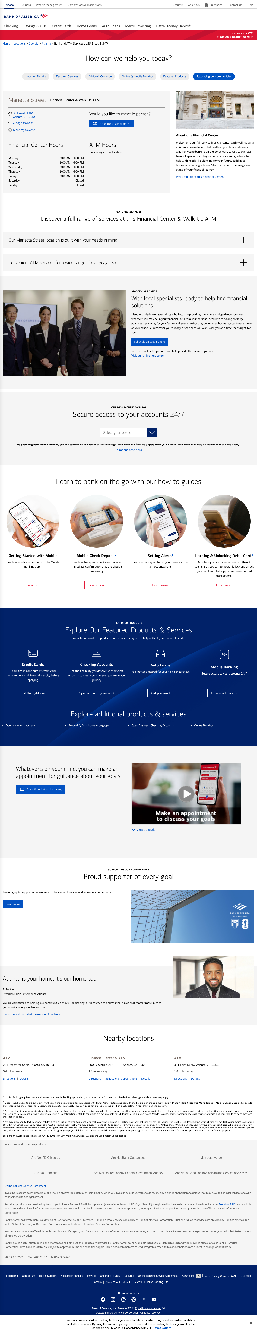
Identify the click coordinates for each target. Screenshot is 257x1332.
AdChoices (188, 1275)
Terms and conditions (128, 450)
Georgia (34, 43)
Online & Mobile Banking (137, 76)
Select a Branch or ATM (236, 36)
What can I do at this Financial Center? (200, 177)
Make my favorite (24, 130)
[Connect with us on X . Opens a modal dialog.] (144, 1299)
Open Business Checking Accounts (152, 725)
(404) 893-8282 (23, 123)
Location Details (35, 76)
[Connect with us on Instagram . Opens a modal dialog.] (113, 1299)
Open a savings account (20, 725)
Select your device (117, 432)
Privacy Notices (161, 1328)
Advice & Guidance (100, 76)
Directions (9, 1078)
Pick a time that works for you (44, 789)
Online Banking (203, 725)
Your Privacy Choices (217, 1276)
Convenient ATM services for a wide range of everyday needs (128, 262)
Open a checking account (96, 693)
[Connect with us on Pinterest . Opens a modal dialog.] (133, 1299)
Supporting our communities (214, 76)
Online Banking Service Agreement (25, 1185)
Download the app (224, 693)
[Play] (186, 794)
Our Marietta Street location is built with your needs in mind (128, 240)
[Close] (251, 1323)
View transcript (146, 829)
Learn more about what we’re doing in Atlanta (31, 1014)
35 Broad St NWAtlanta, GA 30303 (24, 115)
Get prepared (160, 693)
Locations (19, 43)
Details (24, 1078)
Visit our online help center (148, 355)
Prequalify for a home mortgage (88, 725)
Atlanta (47, 43)
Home (7, 43)
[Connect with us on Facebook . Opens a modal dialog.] (103, 1299)
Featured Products (174, 76)
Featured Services (67, 76)
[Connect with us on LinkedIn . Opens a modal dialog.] (123, 1299)
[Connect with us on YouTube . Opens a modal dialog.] (154, 1299)
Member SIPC (227, 1204)
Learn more (33, 585)
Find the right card (33, 693)
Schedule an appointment (110, 124)
